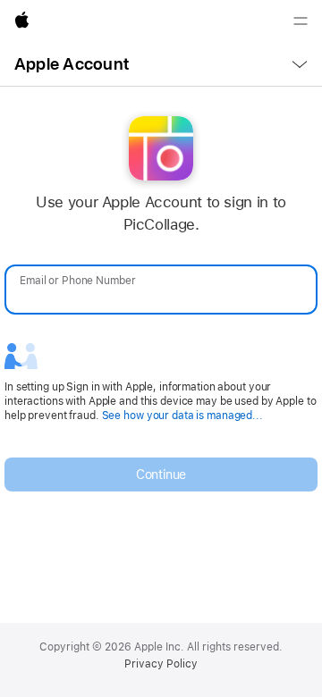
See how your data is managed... (182, 415)
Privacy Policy (161, 664)
